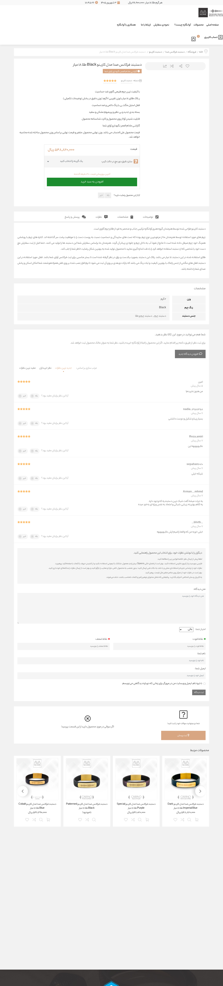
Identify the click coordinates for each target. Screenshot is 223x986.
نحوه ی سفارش (161, 25)
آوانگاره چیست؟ (182, 25)
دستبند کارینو (155, 52)
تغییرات (164, 66)
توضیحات (148, 217)
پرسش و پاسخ (72, 217)
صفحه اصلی (212, 25)
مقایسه (171, 66)
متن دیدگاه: (199, 589)
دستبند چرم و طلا (143, 316)
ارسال (179, 66)
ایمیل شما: (200, 669)
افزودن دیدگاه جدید (188, 354)
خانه (201, 52)
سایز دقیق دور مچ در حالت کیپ (117, 162)
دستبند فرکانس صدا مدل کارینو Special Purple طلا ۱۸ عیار (136, 806)
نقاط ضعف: (101, 639)
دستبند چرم (160, 316)
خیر (101, 195)
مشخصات (123, 217)
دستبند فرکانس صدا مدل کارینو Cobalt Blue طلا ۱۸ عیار (37, 806)
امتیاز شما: (200, 629)
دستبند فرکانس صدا (175, 52)
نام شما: (201, 654)
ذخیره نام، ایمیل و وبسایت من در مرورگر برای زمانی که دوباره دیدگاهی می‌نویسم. (162, 684)
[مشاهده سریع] (189, 819)
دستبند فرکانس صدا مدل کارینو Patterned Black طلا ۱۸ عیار (86, 806)
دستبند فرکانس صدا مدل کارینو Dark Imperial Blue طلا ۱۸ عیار (186, 806)
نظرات (99, 217)
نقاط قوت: (197, 639)
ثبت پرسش (182, 735)
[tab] (150, 216)
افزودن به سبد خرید (92, 181)
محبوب (187, 66)
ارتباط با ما (146, 25)
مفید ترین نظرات (27, 368)
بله (108, 195)
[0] (194, 38)
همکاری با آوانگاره (126, 25)
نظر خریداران (45, 368)
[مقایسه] (182, 819)
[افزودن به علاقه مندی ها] (175, 819)
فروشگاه (192, 52)
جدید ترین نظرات (63, 368)
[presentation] (152, 105)
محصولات (199, 25)
